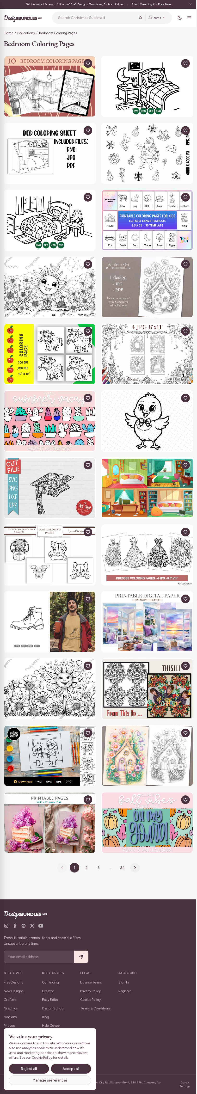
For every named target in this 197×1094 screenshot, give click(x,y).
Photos (9, 1026)
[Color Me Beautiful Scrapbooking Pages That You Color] (144, 677)
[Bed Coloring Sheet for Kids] (48, 151)
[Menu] (186, 18)
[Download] (75, 63)
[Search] (137, 18)
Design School (53, 1008)
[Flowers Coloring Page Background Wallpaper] (48, 283)
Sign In (123, 982)
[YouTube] (40, 925)
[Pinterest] (23, 925)
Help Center (51, 1026)
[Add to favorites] (86, 63)
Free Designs (13, 982)
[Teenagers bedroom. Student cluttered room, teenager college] (144, 480)
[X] (32, 925)
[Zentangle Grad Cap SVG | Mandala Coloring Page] (48, 480)
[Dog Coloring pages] (48, 546)
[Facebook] (14, 925)
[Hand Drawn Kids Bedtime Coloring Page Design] (144, 85)
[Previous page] (60, 853)
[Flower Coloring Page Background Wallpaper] (48, 677)
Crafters (10, 1000)
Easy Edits (50, 1000)
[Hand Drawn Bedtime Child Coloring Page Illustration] (48, 217)
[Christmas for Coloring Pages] (144, 151)
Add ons (10, 1017)
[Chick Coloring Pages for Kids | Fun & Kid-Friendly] (144, 414)
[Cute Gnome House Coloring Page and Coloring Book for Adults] (144, 743)
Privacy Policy (90, 991)
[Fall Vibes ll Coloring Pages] (144, 808)
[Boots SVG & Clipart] (48, 611)
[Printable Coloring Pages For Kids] (144, 217)
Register (124, 991)
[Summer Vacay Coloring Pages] (48, 414)
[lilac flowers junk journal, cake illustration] (48, 808)
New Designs (14, 991)
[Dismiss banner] (187, 4)
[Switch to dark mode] (176, 18)
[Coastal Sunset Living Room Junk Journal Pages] (144, 611)
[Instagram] (6, 925)
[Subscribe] (81, 957)
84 (120, 853)
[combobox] (95, 18)
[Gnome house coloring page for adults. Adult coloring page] (144, 283)
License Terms (91, 982)
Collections (26, 33)
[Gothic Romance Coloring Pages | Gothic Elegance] (144, 348)
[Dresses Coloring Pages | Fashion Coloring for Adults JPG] (144, 546)
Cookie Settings (181, 1084)
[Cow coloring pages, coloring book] (48, 348)
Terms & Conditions (95, 1008)
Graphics (11, 1008)
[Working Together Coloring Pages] (48, 743)
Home (8, 33)
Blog (45, 1017)
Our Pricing (50, 982)
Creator (48, 991)
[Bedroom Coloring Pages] (48, 85)
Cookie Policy (90, 1000)
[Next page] (133, 853)
